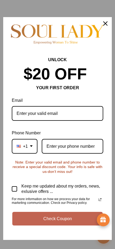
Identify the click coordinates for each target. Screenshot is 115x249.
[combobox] (24, 146)
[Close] (105, 23)
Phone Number (26, 133)
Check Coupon (57, 218)
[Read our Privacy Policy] (100, 199)
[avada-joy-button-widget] (103, 219)
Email (17, 100)
